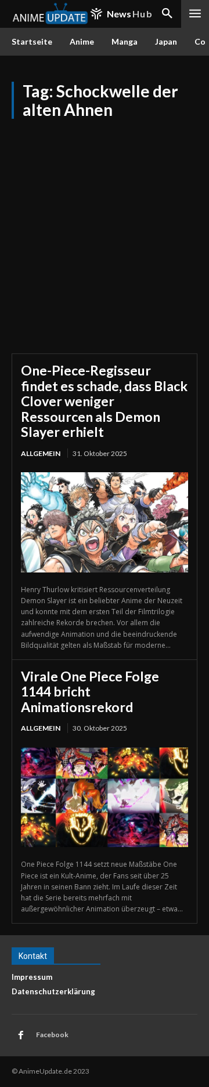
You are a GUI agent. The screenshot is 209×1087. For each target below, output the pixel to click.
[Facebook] (21, 1035)
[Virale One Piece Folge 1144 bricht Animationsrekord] (104, 797)
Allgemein (40, 453)
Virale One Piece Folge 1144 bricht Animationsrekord (90, 691)
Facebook (52, 1034)
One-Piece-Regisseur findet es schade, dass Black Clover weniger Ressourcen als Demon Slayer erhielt (104, 401)
